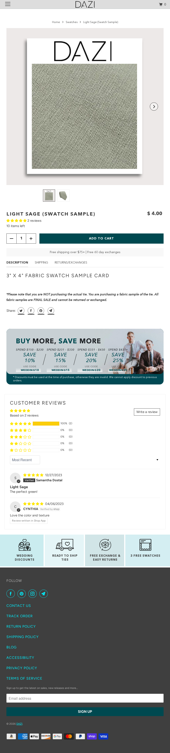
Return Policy (21, 626)
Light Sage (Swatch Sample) (50, 214)
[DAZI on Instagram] (33, 593)
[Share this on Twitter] (20, 310)
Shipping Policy (22, 637)
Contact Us (18, 606)
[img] (33, 475)
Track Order (19, 616)
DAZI (19, 723)
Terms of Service (24, 678)
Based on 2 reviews (24, 415)
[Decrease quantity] (11, 238)
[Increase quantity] (31, 238)
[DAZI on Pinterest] (22, 593)
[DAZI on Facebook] (11, 593)
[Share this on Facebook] (30, 310)
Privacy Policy (21, 668)
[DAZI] (85, 4)
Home (56, 22)
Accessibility (20, 658)
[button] (154, 107)
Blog (11, 647)
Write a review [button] (147, 412)
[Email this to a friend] (50, 310)
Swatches (71, 22)
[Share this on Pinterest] (40, 310)
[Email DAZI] (44, 593)
